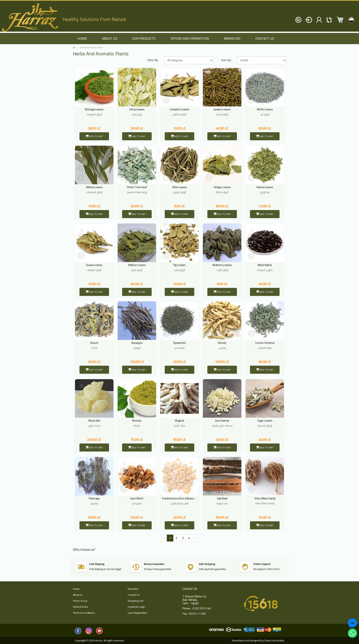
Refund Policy (80, 606)
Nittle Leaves (265, 109)
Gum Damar (222, 420)
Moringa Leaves (94, 109)
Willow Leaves (94, 187)
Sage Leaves (264, 420)
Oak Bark (222, 498)
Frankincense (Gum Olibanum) (179, 498)
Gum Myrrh (136, 498)
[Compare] (81, 100)
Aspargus (136, 342)
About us (109, 38)
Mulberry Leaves (222, 265)
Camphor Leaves (179, 109)
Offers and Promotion (190, 38)
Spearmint (179, 342)
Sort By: (226, 60)
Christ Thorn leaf (137, 187)
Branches (232, 38)
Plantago (94, 498)
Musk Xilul (94, 420)
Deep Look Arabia (274, 640)
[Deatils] (81, 90)
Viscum (94, 342)
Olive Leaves (179, 187)
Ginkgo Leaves (222, 187)
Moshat (137, 420)
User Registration (137, 612)
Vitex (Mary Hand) (264, 498)
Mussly (222, 342)
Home (76, 588)
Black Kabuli (265, 265)
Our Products (144, 38)
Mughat (179, 420)
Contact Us (264, 38)
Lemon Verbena (264, 342)
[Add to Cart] (81, 81)
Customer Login (136, 606)
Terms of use (80, 600)
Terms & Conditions (84, 612)
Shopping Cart (135, 600)
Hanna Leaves (265, 187)
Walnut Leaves (137, 265)
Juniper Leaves (222, 109)
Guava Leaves (94, 265)
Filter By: (153, 60)
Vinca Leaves (137, 109)
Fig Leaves (179, 265)
